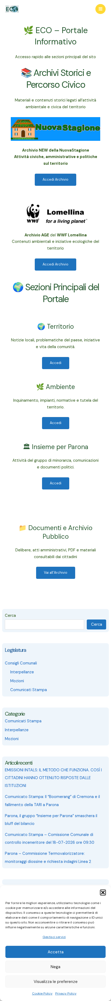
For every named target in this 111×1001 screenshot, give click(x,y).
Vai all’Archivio (55, 572)
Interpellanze (22, 672)
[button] (103, 892)
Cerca (10, 615)
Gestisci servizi (54, 937)
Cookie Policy (42, 993)
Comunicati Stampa (28, 689)
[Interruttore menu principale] (100, 9)
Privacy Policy (66, 993)
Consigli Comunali (21, 663)
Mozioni (17, 681)
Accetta (56, 952)
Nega (55, 967)
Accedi (55, 362)
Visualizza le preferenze (56, 981)
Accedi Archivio (55, 179)
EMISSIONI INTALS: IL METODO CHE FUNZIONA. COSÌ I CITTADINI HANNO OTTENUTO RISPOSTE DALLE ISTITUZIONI (53, 778)
